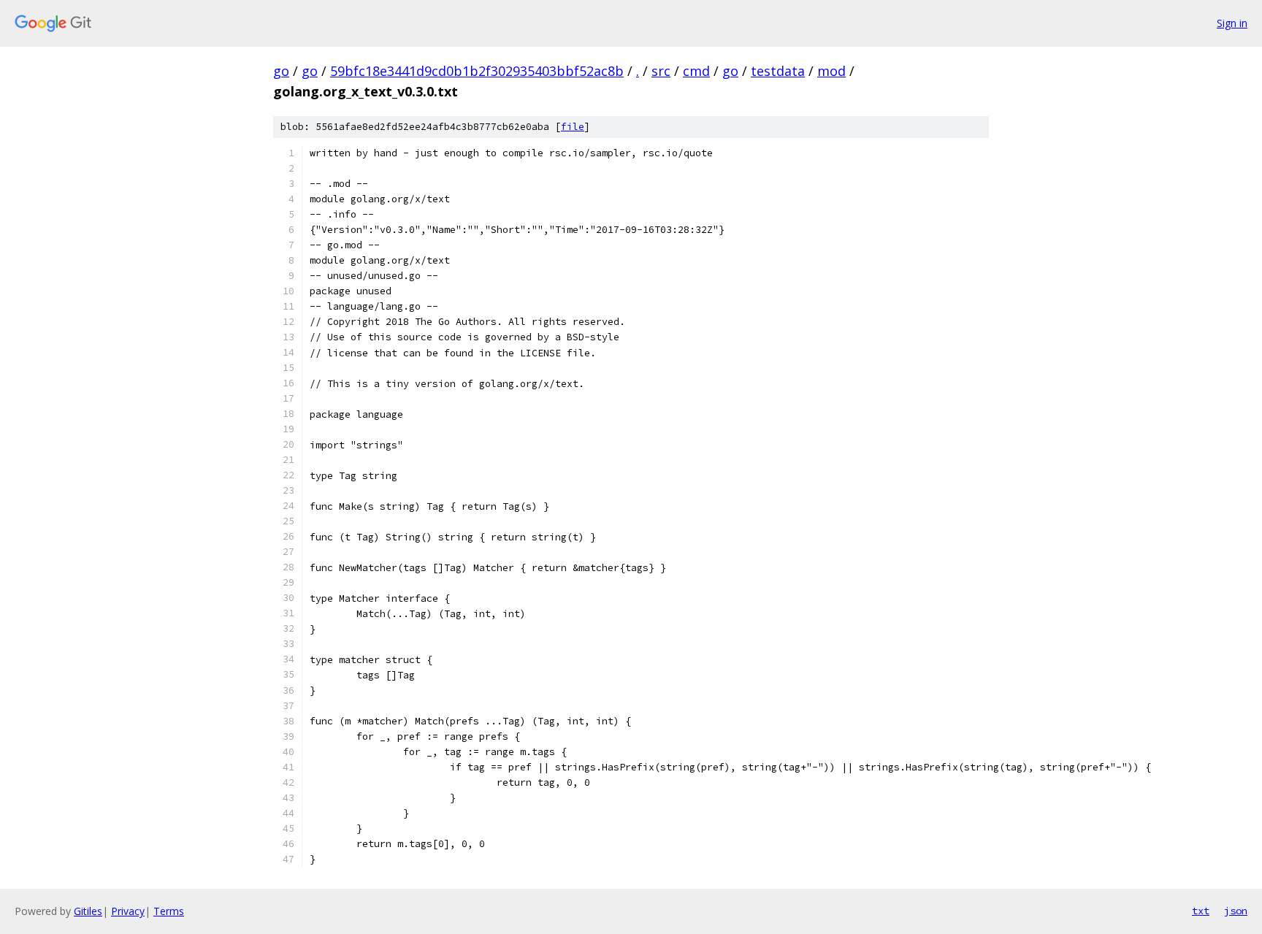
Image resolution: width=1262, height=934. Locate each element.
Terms (168, 911)
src (660, 71)
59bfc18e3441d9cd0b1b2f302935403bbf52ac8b (477, 71)
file (572, 126)
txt (1200, 910)
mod (831, 71)
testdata (778, 71)
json (1235, 910)
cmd (696, 71)
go (281, 71)
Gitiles (88, 911)
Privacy (128, 911)
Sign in (1232, 23)
